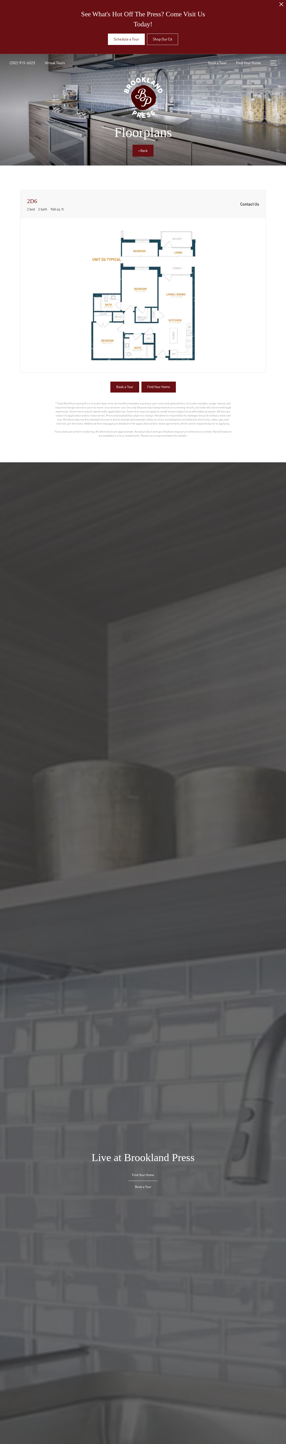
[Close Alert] (281, 5)
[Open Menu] (273, 63)
